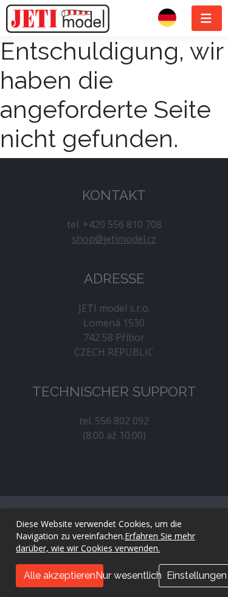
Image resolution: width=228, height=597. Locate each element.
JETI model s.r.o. (57, 18)
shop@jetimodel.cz (114, 239)
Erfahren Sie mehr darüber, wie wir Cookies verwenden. (105, 542)
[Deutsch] (172, 18)
